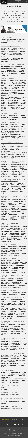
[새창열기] (7, 424)
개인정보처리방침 (5, 419)
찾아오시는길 (14, 419)
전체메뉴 (26, 1)
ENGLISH (18, 1)
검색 (23, 1)
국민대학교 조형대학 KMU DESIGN (4, 2)
